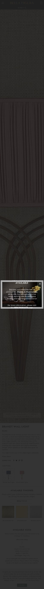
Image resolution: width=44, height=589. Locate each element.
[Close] (41, 282)
